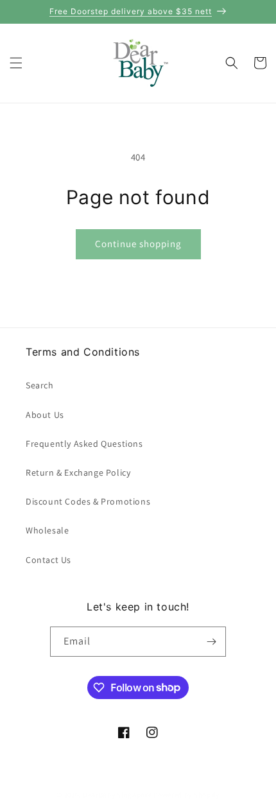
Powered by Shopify (186, 794)
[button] (16, 63)
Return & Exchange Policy (78, 472)
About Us (45, 414)
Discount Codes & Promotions (88, 501)
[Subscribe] (211, 642)
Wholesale (47, 530)
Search (40, 385)
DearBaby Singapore (117, 794)
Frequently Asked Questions (84, 443)
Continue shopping (138, 244)
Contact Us (48, 560)
